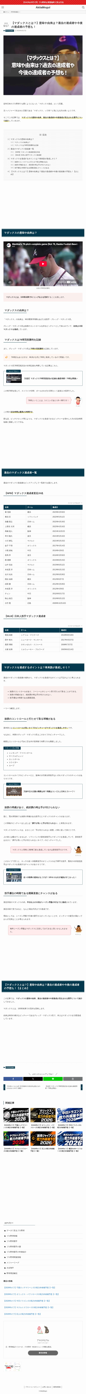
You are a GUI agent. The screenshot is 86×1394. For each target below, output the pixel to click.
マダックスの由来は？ (22, 142)
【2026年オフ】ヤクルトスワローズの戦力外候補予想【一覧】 (28, 1307)
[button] (13, 1079)
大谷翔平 (10, 1268)
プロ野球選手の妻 (14, 1247)
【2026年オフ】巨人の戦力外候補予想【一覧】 (22, 1314)
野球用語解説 (9, 30)
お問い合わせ (46, 1387)
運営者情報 (43, 1353)
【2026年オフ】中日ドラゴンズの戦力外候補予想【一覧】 (27, 1301)
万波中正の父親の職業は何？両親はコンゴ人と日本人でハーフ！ (49, 791)
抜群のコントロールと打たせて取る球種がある (31, 162)
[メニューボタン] (2, 7)
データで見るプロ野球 (16, 1230)
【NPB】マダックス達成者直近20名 (27, 152)
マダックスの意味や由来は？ (22, 139)
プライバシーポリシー (32, 1387)
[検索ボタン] (83, 7)
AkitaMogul (43, 7)
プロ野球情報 (12, 1236)
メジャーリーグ (13, 1263)
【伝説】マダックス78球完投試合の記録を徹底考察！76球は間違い (51, 378)
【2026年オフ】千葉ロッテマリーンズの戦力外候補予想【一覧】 (29, 1288)
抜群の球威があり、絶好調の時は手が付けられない (33, 165)
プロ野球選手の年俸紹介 (16, 1252)
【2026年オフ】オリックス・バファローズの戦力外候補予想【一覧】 (31, 1294)
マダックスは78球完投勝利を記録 (26, 145)
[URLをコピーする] (73, 1079)
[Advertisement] (43, 203)
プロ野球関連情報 (14, 1257)
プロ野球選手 (12, 1241)
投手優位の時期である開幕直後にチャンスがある (32, 168)
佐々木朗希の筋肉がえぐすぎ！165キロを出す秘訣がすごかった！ (50, 877)
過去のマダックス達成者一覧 (22, 149)
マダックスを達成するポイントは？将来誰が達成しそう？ (34, 159)
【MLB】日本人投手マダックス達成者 (28, 155)
